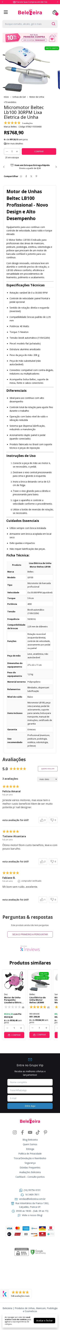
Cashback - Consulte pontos (30, 1176)
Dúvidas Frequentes (30, 1167)
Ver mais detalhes (14, 143)
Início (6, 96)
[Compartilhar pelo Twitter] (31, 176)
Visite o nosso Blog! (32, 1215)
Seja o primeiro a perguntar (30, 934)
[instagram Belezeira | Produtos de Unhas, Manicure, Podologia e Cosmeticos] (14, 1132)
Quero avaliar (47, 769)
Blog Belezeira (30, 1139)
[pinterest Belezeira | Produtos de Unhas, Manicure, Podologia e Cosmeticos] (45, 1132)
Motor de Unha (36, 96)
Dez (6, 994)
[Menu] (6, 12)
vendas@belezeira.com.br (32, 1198)
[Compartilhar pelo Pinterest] (36, 176)
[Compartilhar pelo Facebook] (26, 176)
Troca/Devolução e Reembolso (30, 1158)
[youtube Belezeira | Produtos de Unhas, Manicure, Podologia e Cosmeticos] (30, 1132)
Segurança (30, 1162)
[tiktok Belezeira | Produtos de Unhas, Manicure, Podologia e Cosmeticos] (37, 1132)
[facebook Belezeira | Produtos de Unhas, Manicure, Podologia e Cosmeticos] (22, 1132)
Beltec (32, 994)
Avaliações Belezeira (30, 1172)
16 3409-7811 (32, 1194)
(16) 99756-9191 (32, 1190)
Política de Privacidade (30, 1153)
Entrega (30, 1148)
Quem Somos (30, 1144)
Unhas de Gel (19, 96)
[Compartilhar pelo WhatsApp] (21, 176)
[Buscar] (53, 24)
